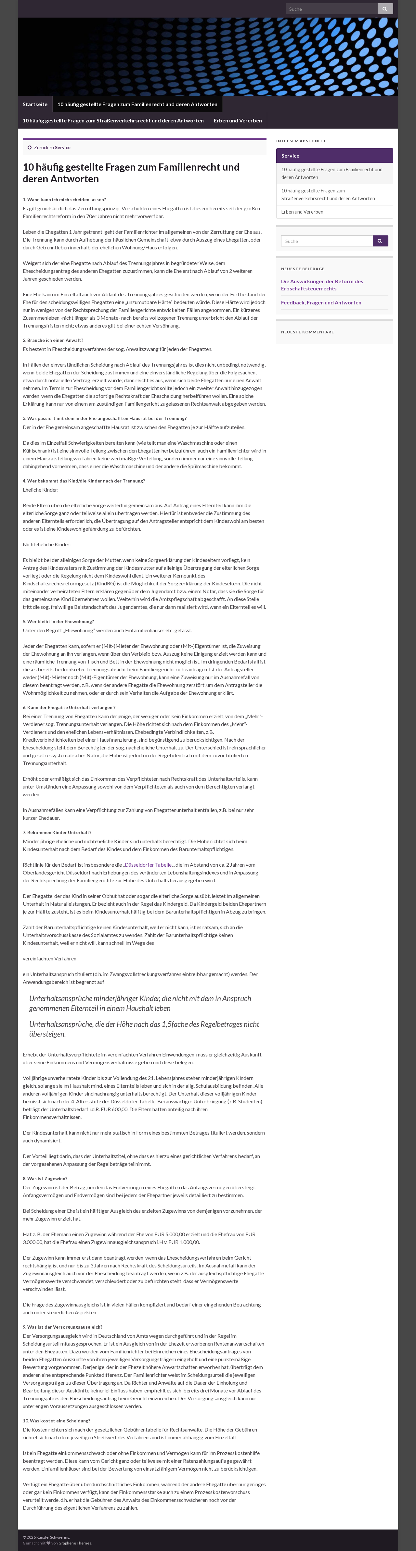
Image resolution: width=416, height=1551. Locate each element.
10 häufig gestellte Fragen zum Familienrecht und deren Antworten (137, 104)
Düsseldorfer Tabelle (148, 864)
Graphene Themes (74, 1543)
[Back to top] (401, 1536)
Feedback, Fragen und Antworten (321, 302)
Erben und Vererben (238, 120)
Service (63, 147)
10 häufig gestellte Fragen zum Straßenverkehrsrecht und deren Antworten (113, 120)
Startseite (35, 104)
